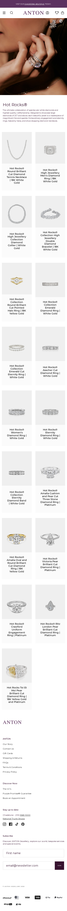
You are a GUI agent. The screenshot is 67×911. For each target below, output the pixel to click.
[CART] (62, 13)
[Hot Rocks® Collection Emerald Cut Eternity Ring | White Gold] (17, 347)
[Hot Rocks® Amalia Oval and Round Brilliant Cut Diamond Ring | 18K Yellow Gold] (17, 539)
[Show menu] (5, 12)
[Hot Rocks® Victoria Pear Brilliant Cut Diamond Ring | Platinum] (50, 539)
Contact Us (8, 748)
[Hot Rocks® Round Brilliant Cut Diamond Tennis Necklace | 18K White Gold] (16, 150)
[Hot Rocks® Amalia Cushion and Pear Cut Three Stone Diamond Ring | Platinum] (50, 472)
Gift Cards (8, 753)
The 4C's (7, 789)
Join (59, 865)
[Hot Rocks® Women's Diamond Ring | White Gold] (17, 411)
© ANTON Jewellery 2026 (14, 886)
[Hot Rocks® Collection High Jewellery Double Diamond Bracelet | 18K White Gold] (50, 214)
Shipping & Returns (12, 758)
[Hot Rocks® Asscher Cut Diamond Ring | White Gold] (50, 347)
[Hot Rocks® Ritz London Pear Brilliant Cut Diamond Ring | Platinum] (50, 605)
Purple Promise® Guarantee (17, 793)
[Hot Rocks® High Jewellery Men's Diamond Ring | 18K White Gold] (50, 150)
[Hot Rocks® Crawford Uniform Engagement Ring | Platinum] (17, 605)
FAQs (5, 762)
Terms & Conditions (12, 767)
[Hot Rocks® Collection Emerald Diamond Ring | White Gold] (50, 283)
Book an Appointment (14, 798)
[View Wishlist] (57, 13)
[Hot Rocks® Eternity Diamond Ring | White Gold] (50, 411)
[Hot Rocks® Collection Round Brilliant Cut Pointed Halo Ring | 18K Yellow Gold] (16, 280)
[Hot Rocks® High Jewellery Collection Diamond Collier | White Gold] (16, 214)
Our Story (8, 744)
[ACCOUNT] (47, 13)
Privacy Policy (10, 771)
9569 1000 (25, 815)
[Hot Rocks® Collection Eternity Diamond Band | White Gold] (17, 472)
